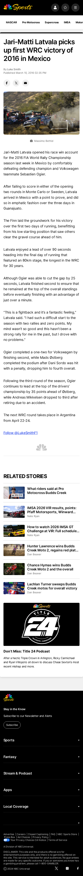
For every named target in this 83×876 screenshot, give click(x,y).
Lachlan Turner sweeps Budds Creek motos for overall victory (52, 586)
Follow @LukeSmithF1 (20, 433)
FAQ (53, 834)
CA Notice (40, 840)
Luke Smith (14, 69)
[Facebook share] (6, 83)
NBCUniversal (25, 846)
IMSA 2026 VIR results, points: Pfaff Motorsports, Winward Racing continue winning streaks (51, 510)
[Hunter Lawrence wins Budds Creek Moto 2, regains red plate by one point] (14, 550)
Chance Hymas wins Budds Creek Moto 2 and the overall (50, 567)
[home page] (17, 7)
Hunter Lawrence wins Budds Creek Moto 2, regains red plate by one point (52, 548)
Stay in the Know (14, 709)
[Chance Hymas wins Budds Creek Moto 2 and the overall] (14, 569)
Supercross (52, 22)
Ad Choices (24, 837)
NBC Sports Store (67, 834)
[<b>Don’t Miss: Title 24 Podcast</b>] (41, 624)
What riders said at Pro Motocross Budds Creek (46, 491)
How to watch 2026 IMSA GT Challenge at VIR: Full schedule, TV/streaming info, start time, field (52, 529)
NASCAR (11, 22)
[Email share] (25, 83)
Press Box (9, 837)
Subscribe (12, 724)
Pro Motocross (31, 22)
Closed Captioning (38, 834)
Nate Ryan (33, 516)
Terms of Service (57, 840)
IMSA (67, 22)
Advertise (8, 834)
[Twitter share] (16, 83)
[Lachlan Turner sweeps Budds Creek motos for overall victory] (14, 588)
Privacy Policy (41, 837)
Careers (21, 834)
